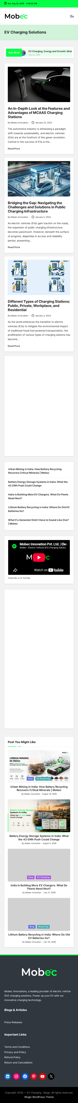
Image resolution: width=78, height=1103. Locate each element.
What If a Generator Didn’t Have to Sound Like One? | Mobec (38, 522)
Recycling (43, 926)
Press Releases (13, 1022)
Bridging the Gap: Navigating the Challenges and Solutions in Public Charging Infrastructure (36, 207)
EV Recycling (43, 778)
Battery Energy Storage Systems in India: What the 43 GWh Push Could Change (38, 483)
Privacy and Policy (15, 1052)
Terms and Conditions (17, 1046)
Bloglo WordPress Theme (39, 1097)
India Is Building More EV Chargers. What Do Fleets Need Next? (38, 496)
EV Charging (43, 877)
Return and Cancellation (18, 1062)
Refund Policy (12, 1057)
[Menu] (72, 16)
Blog (30, 778)
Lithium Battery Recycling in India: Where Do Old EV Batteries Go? (39, 509)
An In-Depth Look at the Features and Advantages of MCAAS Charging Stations (39, 112)
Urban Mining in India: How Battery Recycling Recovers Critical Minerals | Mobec (35, 471)
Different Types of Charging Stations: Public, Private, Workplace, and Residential (39, 305)
